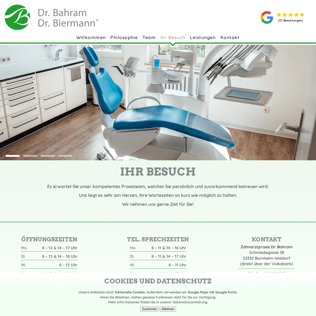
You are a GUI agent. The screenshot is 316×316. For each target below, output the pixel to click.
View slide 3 (48, 156)
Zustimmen (149, 309)
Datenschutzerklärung (190, 302)
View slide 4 (65, 156)
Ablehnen (168, 309)
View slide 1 (13, 156)
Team (149, 37)
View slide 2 (30, 156)
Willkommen (91, 37)
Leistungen (203, 37)
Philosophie (124, 37)
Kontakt (230, 37)
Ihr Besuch (172, 37)
